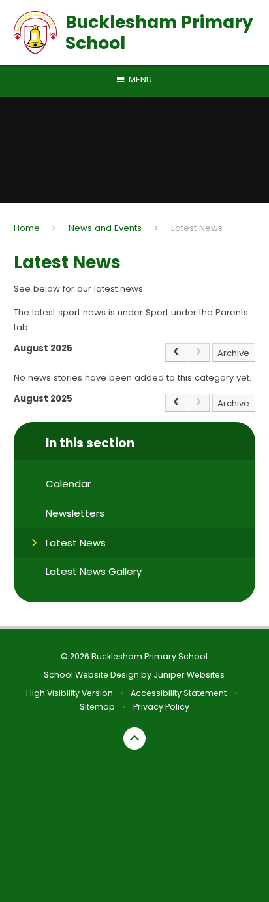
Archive (233, 353)
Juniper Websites (189, 674)
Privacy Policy (161, 706)
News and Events (105, 228)
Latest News (197, 228)
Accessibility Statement (179, 693)
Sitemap (97, 706)
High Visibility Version (69, 693)
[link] (198, 352)
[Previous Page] (176, 352)
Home (27, 228)
